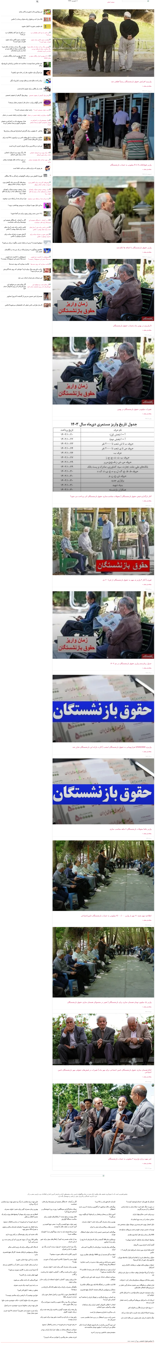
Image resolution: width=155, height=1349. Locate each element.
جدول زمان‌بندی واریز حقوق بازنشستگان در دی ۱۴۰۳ (130, 663)
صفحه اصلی (110, 2)
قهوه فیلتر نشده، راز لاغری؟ (28, 1275)
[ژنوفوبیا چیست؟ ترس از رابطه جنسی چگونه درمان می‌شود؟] (47, 243)
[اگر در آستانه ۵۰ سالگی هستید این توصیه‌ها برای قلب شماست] (39, 221)
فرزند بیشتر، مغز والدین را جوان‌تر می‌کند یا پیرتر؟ (60, 1337)
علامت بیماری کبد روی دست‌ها (19, 264)
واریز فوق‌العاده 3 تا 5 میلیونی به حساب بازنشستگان (130, 165)
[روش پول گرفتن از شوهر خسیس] (40, 95)
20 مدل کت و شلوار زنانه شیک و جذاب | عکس (26, 19)
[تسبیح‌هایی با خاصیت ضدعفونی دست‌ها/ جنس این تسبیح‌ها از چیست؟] (39, 258)
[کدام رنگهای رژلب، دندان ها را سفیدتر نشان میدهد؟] (47, 102)
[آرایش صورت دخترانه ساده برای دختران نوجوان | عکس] (39, 235)
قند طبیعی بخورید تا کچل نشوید (32, 26)
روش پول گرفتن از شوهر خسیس (17, 95)
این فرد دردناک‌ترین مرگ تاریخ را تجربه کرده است (25, 146)
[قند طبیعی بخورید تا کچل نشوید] (47, 26)
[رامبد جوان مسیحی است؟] (42, 110)
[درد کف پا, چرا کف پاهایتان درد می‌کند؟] (39, 34)
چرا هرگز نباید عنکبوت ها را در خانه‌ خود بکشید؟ (26, 72)
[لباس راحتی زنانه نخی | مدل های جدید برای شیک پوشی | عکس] (39, 228)
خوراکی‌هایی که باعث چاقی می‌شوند (26, 1280)
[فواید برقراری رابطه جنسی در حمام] (39, 115)
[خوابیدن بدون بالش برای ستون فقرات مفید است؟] (39, 41)
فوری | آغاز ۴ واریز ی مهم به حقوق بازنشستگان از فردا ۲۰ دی (127, 580)
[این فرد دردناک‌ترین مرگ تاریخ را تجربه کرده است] (47, 146)
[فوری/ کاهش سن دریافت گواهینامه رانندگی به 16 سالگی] (47, 176)
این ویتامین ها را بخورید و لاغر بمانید (30, 12)
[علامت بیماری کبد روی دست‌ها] (41, 264)
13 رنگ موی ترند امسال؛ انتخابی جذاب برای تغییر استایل (15, 153)
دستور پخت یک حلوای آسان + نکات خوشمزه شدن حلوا (20, 1300)
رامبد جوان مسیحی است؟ (23, 110)
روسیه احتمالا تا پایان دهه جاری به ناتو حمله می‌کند (137, 1313)
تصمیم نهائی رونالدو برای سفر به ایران (102, 1227)
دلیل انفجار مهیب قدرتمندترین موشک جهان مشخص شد (136, 1224)
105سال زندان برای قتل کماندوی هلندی (141, 1235)
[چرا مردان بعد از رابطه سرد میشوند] (39, 199)
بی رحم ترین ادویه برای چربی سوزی (26, 1285)
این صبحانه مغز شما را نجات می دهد (30, 278)
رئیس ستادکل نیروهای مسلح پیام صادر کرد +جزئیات (137, 1280)
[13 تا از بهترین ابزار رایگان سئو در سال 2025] (39, 57)
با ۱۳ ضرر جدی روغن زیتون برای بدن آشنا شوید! (26, 213)
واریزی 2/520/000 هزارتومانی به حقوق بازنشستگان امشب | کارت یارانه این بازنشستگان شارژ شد (111, 747)
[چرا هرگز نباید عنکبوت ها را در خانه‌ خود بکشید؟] (47, 72)
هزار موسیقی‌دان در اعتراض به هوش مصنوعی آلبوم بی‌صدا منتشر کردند (13, 122)
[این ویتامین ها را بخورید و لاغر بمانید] (47, 12)
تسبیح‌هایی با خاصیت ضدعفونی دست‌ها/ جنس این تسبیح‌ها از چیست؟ (13, 258)
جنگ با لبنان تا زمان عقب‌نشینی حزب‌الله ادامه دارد (137, 1318)
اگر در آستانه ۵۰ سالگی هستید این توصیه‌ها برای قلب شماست (14, 221)
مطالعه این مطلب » (146, 86)
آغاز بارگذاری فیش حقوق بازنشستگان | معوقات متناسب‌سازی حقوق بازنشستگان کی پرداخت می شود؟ (110, 496)
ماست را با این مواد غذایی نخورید (27, 1259)
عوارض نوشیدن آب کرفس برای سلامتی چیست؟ (22, 1295)
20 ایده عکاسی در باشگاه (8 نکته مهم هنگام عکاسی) (97, 1284)
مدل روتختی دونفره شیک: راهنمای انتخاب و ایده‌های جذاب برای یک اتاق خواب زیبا (14, 191)
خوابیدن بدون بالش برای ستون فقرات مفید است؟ (16, 40)
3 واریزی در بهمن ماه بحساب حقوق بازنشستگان (132, 326)
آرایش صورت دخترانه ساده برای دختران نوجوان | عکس (15, 235)
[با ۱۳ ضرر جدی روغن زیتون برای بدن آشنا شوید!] (47, 213)
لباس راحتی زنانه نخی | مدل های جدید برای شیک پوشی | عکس (15, 228)
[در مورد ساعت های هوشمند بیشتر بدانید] (39, 161)
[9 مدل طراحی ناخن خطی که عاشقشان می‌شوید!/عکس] (47, 305)
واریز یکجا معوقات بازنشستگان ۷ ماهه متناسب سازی (130, 829)
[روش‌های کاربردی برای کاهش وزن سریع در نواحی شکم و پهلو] (39, 183)
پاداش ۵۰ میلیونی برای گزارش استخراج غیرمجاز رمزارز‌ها (23, 131)
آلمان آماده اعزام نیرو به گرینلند (143, 1245)
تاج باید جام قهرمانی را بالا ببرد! (105, 1202)
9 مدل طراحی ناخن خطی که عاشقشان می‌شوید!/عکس (23, 305)
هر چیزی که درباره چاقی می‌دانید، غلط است (27, 168)
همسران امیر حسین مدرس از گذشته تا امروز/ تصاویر (24, 296)
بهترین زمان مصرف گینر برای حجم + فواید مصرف (98, 1222)
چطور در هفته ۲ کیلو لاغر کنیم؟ (27, 1290)
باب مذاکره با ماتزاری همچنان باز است (102, 1312)
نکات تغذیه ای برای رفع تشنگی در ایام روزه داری (22, 1234)
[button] (37, 1)
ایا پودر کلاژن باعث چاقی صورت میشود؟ (63, 1254)
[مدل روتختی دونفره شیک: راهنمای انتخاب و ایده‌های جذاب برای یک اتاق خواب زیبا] (39, 191)
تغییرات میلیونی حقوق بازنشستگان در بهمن (134, 409)
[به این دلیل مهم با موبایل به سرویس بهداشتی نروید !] (47, 205)
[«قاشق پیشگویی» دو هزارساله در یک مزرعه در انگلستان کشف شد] (47, 250)
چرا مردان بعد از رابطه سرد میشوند (14, 198)
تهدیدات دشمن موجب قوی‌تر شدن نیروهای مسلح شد (136, 1229)
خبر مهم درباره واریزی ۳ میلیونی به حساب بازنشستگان (129, 1159)
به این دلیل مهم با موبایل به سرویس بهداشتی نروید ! (25, 205)
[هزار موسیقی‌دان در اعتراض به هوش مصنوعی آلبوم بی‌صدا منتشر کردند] (39, 122)
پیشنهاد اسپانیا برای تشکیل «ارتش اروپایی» (140, 1240)
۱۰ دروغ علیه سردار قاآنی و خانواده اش (141, 1308)
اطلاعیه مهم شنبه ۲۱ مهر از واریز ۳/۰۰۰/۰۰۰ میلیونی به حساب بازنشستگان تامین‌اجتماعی (116, 916)
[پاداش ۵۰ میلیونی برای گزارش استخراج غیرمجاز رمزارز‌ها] (47, 131)
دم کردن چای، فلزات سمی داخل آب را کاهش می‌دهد (20, 1265)
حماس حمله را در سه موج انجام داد (142, 1219)
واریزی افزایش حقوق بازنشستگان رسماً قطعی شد (131, 81)
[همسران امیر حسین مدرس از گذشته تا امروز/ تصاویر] (47, 296)
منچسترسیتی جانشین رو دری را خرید (103, 1332)
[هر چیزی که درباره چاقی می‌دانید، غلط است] (47, 168)
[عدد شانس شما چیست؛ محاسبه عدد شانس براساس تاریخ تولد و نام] (47, 64)
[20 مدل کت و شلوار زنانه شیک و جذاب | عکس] (47, 19)
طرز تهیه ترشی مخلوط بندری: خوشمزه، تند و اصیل (21, 1305)
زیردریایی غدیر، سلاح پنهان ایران (143, 1214)
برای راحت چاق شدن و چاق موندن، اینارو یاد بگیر (26, 80)
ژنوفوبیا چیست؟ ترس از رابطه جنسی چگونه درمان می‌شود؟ (22, 243)
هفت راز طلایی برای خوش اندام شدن (29, 89)
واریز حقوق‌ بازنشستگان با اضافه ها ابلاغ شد (134, 247)
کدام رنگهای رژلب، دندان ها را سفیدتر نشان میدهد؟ (25, 102)
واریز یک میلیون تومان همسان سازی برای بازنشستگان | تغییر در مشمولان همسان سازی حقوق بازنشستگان (109, 1002)
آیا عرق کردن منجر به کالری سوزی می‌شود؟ (23, 1270)
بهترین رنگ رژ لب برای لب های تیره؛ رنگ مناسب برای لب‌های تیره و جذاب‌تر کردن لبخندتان (14, 48)
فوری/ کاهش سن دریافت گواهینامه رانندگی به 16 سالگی (23, 176)
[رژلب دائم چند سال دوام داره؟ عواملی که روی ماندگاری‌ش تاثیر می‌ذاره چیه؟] (47, 270)
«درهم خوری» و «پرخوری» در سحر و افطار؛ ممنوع (59, 1324)
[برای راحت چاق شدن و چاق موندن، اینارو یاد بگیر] (47, 80)
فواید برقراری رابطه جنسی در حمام (14, 115)
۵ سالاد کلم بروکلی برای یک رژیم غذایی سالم (23, 1247)
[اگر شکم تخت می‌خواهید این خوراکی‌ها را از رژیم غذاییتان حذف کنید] (39, 286)
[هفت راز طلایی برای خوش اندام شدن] (47, 88)
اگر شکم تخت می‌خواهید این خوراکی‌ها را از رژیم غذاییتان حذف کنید (14, 286)
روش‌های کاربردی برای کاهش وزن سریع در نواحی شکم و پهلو (14, 183)
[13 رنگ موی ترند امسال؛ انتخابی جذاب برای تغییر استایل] (39, 154)
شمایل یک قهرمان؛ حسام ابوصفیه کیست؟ (140, 1202)
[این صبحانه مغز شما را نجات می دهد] (47, 278)
